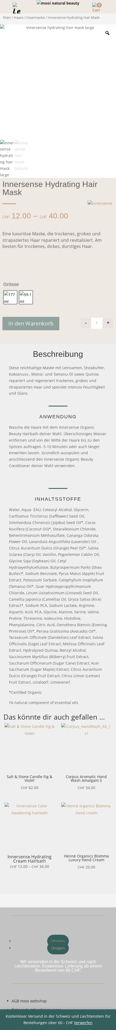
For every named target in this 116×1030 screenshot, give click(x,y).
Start (7, 17)
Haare (18, 17)
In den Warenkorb (30, 323)
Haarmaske (35, 17)
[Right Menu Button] (109, 7)
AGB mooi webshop (29, 1000)
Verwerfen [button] (83, 1022)
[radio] (10, 297)
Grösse (11, 284)
